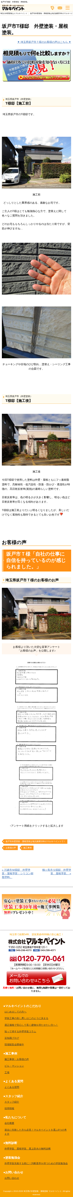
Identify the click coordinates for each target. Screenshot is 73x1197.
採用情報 (9, 1108)
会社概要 (9, 1123)
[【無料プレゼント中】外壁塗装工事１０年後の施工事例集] (36, 896)
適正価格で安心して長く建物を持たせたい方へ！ (31, 1025)
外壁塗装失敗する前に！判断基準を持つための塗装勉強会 (36, 1163)
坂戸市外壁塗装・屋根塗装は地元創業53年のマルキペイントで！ (36, 841)
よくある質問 (11, 1087)
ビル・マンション (14, 1066)
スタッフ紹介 (11, 1101)
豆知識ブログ (11, 1038)
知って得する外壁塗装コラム (20, 1031)
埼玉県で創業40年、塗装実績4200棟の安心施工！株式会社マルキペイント (37, 941)
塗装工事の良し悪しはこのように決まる (26, 1018)
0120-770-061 (36, 962)
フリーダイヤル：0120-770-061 (52, 8)
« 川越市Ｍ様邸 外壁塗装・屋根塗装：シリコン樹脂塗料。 (17, 873)
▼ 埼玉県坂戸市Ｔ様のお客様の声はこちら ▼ (44, 41)
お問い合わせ (11, 1178)
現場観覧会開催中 (14, 1044)
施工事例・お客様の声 (16, 1059)
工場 (6, 1072)
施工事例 (27, 848)
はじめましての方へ (15, 1011)
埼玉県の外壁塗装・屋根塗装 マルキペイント (43, 1191)
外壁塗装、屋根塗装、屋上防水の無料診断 (27, 1148)
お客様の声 (11, 848)
